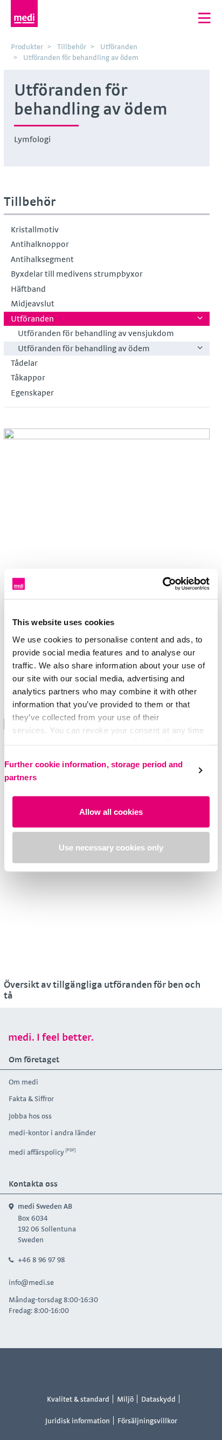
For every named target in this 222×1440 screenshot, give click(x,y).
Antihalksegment (42, 259)
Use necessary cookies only (111, 847)
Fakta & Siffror (31, 1098)
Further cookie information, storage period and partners (93, 770)
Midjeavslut (32, 303)
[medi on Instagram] (99, 1368)
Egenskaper (32, 392)
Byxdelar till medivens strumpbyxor (77, 274)
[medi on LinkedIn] (147, 1368)
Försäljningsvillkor (147, 1420)
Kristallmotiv (35, 229)
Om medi (23, 1081)
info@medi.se (31, 1282)
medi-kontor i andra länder (52, 1132)
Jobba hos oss (30, 1115)
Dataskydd (158, 1399)
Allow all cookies (111, 811)
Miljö (125, 1399)
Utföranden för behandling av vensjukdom (96, 333)
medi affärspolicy (36, 1152)
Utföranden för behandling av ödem (84, 348)
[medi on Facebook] (75, 1368)
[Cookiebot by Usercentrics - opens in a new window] (162, 584)
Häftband (28, 289)
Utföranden (32, 318)
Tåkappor (28, 377)
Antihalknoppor (40, 244)
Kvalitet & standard (78, 1399)
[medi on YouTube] (123, 1368)
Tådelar (24, 363)
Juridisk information (77, 1420)
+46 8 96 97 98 (41, 1259)
